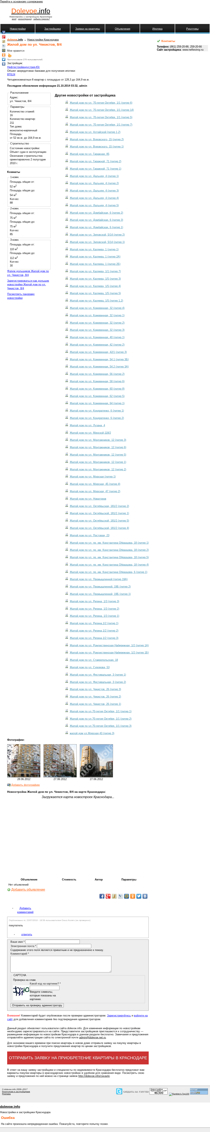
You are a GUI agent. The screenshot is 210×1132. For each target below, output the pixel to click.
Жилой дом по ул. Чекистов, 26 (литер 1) (95, 704)
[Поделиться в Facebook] (101, 896)
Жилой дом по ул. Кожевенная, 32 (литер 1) (97, 315)
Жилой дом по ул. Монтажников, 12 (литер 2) (98, 469)
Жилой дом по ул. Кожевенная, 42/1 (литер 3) (98, 352)
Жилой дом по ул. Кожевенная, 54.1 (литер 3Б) (99, 359)
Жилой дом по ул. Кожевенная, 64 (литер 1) (97, 403)
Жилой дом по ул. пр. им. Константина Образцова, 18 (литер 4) (109, 564)
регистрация (25, 19)
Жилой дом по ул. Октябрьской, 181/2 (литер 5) (99, 520)
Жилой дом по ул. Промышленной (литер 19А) (99, 579)
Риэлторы (192, 28)
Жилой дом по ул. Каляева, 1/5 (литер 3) (95, 278)
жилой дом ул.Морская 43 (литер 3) (92, 733)
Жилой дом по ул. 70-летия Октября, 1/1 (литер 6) (101, 102)
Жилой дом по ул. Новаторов (88, 498)
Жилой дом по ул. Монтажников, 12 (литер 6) (98, 447)
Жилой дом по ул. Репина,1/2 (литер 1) (94, 623)
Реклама (6, 1094)
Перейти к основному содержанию (21, 1)
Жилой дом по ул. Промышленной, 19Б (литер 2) (100, 586)
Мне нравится (15, 50)
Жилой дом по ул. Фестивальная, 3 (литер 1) (98, 674)
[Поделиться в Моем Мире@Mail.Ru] (126, 896)
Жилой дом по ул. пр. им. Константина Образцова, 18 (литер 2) (109, 549)
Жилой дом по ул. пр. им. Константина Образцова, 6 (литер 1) (108, 572)
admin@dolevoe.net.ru (92, 1037)
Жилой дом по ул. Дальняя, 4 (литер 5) (94, 205)
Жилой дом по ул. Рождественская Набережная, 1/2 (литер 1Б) (109, 652)
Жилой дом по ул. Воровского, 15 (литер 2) (97, 139)
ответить (26, 934)
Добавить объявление (28, 889)
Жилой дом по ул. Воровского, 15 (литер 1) (97, 146)
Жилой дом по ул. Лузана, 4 (87, 425)
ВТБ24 (11, 74)
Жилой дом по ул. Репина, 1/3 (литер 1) (94, 615)
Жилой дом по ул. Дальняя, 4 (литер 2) (94, 183)
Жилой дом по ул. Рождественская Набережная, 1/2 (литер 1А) (109, 645)
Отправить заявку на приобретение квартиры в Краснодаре (78, 1058)
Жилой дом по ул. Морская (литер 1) (93, 476)
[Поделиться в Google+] (108, 896)
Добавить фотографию (25, 784)
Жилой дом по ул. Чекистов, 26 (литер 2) (95, 696)
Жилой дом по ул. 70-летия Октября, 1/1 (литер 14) (102, 109)
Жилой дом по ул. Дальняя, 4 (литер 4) (94, 198)
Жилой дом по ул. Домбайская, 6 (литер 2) (96, 212)
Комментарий (19, 953)
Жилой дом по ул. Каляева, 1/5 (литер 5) (95, 293)
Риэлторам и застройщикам (16, 1091)
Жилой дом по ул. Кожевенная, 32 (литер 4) (97, 308)
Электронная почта (23, 946)
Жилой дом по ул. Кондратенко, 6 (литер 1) (97, 410)
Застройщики (52, 28)
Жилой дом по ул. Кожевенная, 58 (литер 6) (97, 381)
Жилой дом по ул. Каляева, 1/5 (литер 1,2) (96, 300)
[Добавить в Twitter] (138, 896)
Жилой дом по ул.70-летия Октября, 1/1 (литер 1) (100, 711)
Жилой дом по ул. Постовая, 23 (89, 535)
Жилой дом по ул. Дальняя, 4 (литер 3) (94, 190)
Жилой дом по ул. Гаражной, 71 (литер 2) (95, 161)
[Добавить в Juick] (114, 896)
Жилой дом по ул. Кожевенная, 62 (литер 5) (97, 396)
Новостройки (18, 28)
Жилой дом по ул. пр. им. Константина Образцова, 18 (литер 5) (109, 557)
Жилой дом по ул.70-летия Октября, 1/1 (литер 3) (100, 725)
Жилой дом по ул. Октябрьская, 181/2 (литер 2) (99, 506)
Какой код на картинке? (45, 983)
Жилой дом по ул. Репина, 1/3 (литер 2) (94, 608)
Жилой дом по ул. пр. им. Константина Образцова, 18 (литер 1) (109, 542)
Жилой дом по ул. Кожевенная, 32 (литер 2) (97, 322)
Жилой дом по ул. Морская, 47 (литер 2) (95, 491)
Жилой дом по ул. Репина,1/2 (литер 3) (94, 638)
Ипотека (157, 28)
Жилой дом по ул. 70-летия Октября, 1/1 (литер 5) (101, 117)
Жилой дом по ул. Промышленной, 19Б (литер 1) (100, 593)
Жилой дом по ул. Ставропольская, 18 (94, 659)
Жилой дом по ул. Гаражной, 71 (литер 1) (95, 168)
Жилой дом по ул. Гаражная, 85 (89, 153)
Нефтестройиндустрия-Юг (23, 67)
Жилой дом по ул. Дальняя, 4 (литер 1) (94, 176)
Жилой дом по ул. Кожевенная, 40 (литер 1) (97, 337)
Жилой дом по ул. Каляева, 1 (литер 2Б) (95, 263)
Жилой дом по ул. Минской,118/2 (90, 432)
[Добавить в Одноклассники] (132, 896)
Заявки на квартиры (87, 28)
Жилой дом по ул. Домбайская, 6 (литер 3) (96, 219)
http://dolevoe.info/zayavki (94, 1076)
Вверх (9, 55)
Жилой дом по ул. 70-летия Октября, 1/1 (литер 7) (101, 124)
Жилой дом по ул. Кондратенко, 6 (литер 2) (97, 418)
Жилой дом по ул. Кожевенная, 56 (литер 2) (97, 373)
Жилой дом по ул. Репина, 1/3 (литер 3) (94, 601)
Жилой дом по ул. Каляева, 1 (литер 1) (94, 249)
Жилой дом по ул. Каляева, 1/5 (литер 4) (95, 286)
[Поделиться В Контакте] (145, 896)
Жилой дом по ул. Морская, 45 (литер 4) (95, 483)
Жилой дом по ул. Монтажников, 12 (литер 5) (98, 454)
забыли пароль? (41, 19)
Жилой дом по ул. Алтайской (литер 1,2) (95, 132)
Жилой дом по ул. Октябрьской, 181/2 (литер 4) (99, 528)
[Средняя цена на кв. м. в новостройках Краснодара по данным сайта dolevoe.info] (159, 1094)
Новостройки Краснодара (43, 39)
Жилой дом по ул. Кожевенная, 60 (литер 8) (97, 388)
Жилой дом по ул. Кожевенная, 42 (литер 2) (97, 344)
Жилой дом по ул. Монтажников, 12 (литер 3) (98, 439)
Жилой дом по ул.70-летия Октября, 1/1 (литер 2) (100, 718)
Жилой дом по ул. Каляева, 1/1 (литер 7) (95, 271)
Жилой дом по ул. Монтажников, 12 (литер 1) (98, 462)
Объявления (122, 28)
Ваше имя (17, 941)
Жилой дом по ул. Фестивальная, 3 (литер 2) (98, 682)
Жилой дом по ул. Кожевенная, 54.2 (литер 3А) (99, 366)
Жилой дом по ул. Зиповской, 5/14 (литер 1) (97, 242)
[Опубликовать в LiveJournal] (120, 896)
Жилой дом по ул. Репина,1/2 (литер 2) (94, 630)
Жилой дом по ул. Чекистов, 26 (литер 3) (95, 689)
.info (30, 11)
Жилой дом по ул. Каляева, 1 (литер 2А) (95, 256)
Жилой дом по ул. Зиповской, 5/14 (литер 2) (97, 234)
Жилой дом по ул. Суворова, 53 (90, 667)
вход (14, 19)
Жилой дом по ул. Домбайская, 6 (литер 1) (96, 227)
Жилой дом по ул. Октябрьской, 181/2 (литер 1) (99, 513)
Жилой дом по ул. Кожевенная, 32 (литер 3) (97, 329)
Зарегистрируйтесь (119, 1015)
